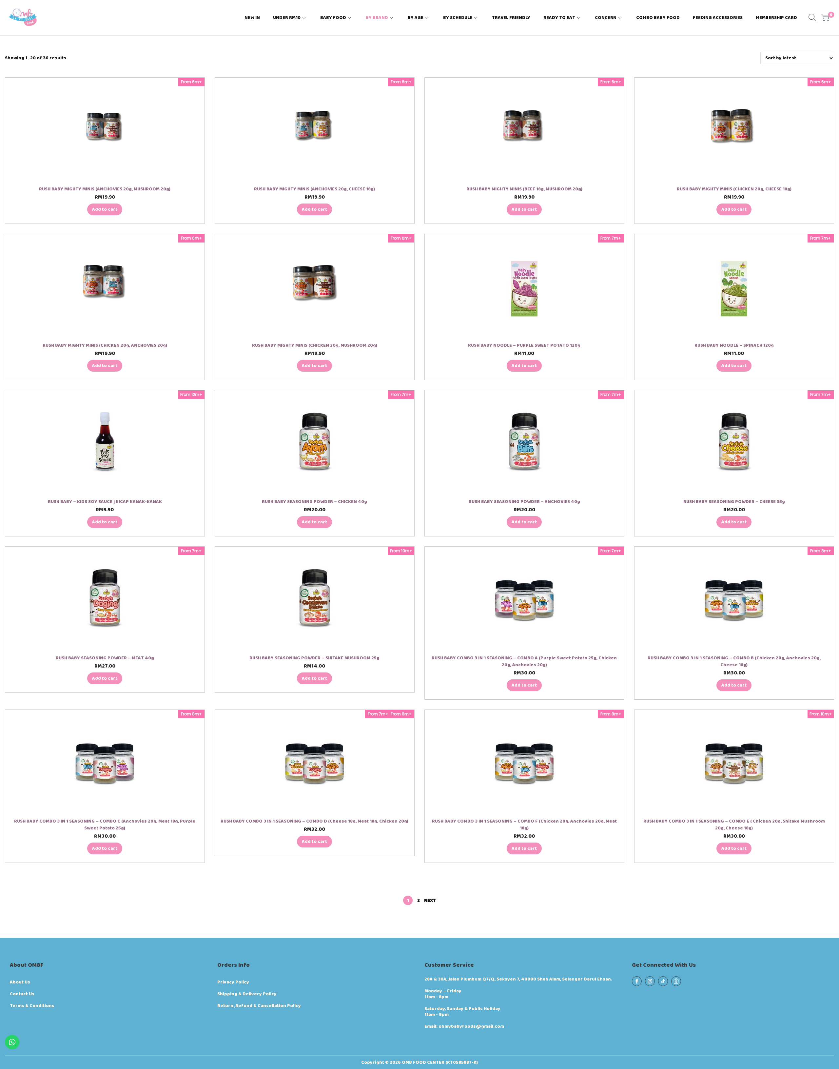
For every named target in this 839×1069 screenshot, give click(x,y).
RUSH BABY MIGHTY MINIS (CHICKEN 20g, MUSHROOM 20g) (314, 345)
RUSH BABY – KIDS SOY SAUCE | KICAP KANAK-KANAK (105, 502)
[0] (825, 18)
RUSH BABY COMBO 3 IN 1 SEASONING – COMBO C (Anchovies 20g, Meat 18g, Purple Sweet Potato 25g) (104, 824)
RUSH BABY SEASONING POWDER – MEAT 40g (105, 658)
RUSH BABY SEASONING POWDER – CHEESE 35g (734, 502)
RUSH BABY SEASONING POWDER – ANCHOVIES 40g (524, 502)
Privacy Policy (233, 982)
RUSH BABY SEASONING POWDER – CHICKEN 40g (314, 502)
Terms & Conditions (32, 1006)
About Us (20, 982)
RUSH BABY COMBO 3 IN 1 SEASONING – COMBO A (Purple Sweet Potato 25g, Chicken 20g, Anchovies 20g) (524, 661)
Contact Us (22, 994)
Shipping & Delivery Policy (247, 994)
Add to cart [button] (104, 209)
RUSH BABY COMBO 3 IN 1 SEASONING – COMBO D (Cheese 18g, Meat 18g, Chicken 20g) (314, 821)
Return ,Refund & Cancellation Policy (259, 1006)
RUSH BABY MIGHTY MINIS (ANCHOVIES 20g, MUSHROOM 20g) (104, 189)
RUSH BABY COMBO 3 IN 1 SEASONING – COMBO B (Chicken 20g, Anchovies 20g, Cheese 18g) (734, 661)
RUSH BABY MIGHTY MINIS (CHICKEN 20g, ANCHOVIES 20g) (105, 345)
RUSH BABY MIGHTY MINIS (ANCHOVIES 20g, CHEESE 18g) (314, 189)
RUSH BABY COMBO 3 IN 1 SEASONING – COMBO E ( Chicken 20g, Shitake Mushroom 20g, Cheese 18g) (734, 824)
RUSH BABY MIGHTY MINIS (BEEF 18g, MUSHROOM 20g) (524, 189)
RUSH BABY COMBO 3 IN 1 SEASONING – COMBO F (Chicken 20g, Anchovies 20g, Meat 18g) (524, 824)
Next (430, 901)
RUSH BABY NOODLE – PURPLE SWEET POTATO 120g (524, 345)
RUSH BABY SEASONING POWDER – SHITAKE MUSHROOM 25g (314, 658)
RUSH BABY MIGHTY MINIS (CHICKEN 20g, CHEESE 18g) (734, 189)
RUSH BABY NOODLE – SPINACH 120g (734, 345)
